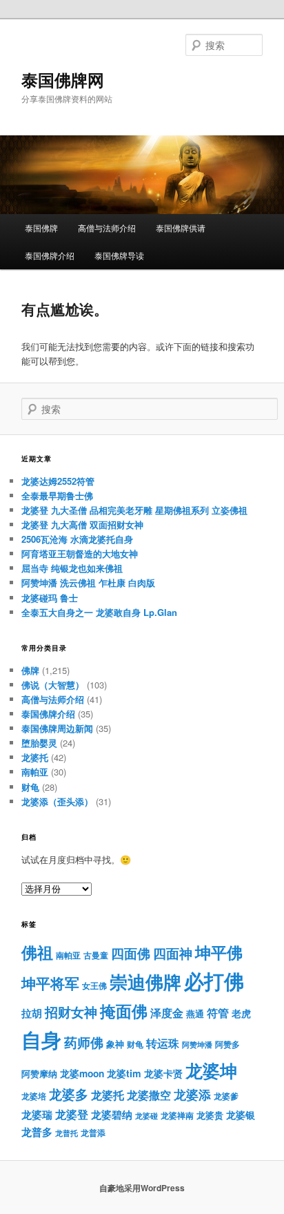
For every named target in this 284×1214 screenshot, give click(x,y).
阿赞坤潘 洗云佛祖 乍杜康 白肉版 (88, 582)
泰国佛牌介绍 (49, 255)
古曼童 (95, 955)
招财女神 (71, 1011)
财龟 (30, 786)
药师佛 (83, 1042)
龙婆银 (240, 1114)
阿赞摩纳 (39, 1074)
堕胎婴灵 (39, 742)
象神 (115, 1043)
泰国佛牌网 (62, 79)
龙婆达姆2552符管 (57, 481)
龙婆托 (34, 757)
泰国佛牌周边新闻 (57, 728)
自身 (41, 1039)
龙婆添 (192, 1094)
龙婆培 (33, 1096)
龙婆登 (71, 1114)
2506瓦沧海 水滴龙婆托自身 (77, 539)
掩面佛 (124, 1010)
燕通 (195, 1014)
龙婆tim (124, 1073)
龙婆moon (82, 1073)
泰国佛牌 (41, 227)
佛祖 (37, 952)
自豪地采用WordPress (142, 1188)
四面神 (172, 953)
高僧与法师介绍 (107, 227)
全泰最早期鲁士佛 (57, 495)
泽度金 (166, 1013)
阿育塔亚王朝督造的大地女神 (79, 553)
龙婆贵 (209, 1115)
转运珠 (162, 1043)
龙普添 (93, 1132)
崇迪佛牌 (145, 981)
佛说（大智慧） (52, 684)
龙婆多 (68, 1094)
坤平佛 (219, 952)
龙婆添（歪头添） (57, 801)
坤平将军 (50, 983)
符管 (218, 1013)
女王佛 (94, 985)
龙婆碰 (146, 1115)
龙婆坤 (211, 1070)
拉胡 (31, 1013)
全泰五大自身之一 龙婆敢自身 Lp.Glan (99, 612)
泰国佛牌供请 (180, 227)
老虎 (241, 1013)
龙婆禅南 (177, 1115)
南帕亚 (34, 771)
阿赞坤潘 (197, 1044)
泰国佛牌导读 (119, 255)
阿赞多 (227, 1044)
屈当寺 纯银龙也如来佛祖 (72, 568)
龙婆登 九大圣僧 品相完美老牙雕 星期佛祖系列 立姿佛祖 (134, 510)
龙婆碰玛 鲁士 (49, 597)
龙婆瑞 (36, 1114)
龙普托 (66, 1133)
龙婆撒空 (149, 1095)
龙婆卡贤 (163, 1073)
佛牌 (30, 670)
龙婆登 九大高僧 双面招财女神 (82, 524)
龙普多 (36, 1131)
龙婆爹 (226, 1096)
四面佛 (130, 953)
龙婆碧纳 (111, 1114)
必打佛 (214, 981)
